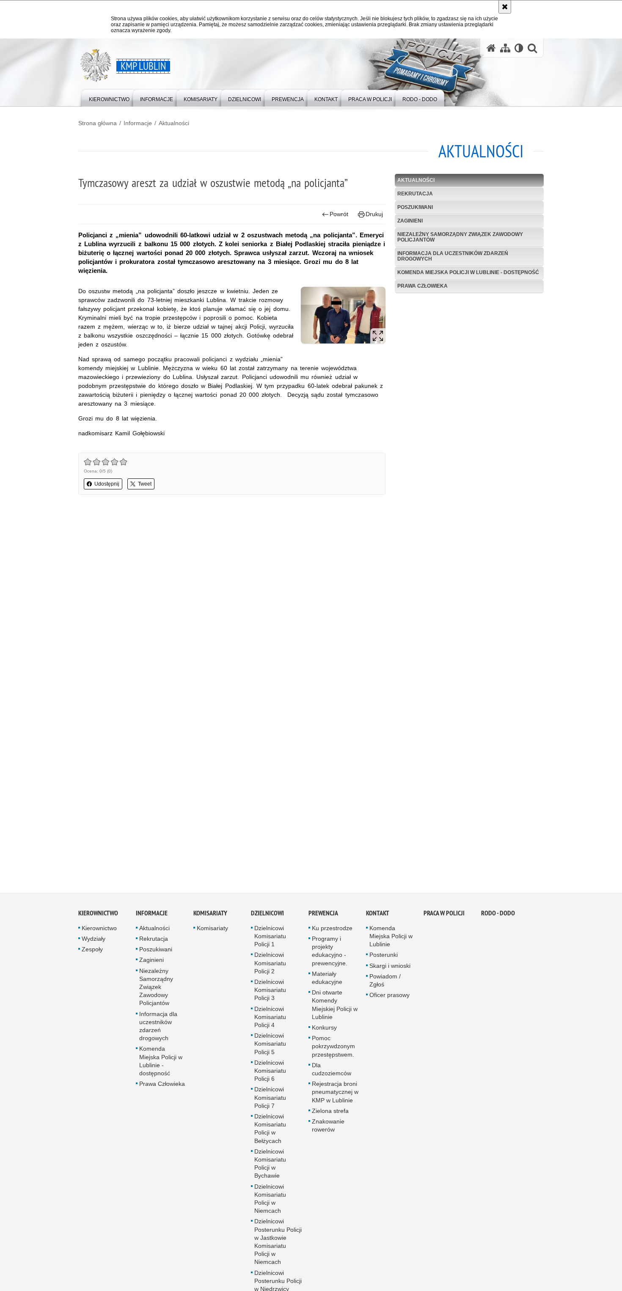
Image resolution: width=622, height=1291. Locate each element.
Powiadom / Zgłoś (385, 981)
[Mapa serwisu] (505, 48)
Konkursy (324, 1028)
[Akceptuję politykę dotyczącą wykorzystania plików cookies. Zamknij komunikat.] (504, 7)
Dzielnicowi (267, 914)
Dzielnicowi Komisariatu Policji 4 (270, 1018)
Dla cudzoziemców (331, 1070)
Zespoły (92, 951)
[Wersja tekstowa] (519, 48)
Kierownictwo (98, 914)
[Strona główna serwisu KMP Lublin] (491, 48)
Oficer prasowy (389, 996)
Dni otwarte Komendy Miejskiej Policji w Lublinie (335, 1006)
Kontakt (377, 914)
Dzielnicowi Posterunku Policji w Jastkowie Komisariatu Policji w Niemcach (278, 1243)
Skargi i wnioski (389, 967)
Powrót (339, 214)
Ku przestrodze (332, 929)
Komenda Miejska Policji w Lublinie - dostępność (468, 272)
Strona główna (97, 123)
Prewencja (323, 914)
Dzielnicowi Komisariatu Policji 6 (270, 1071)
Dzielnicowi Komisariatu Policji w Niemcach (270, 1200)
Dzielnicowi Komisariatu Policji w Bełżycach (270, 1129)
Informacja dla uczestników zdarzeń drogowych (452, 256)
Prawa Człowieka (422, 286)
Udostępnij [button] (106, 484)
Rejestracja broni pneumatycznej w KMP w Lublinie (335, 1093)
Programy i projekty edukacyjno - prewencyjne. (329, 952)
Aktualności (174, 123)
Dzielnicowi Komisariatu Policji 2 (270, 964)
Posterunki (383, 956)
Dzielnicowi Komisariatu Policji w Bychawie (270, 1165)
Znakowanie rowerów (328, 1126)
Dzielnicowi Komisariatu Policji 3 (270, 991)
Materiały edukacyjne (327, 979)
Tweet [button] (144, 484)
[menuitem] (109, 97)
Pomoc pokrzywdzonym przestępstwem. (333, 1047)
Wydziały (93, 940)
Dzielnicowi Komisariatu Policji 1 (270, 937)
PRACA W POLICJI (444, 914)
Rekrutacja (415, 194)
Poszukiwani (415, 207)
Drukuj (374, 214)
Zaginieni (410, 221)
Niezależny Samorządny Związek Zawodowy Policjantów (460, 237)
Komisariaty (210, 914)
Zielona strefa (330, 1112)
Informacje (138, 123)
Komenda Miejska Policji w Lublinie (391, 937)
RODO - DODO (498, 914)
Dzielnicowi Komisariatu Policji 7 (270, 1099)
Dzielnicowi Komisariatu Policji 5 (270, 1045)
